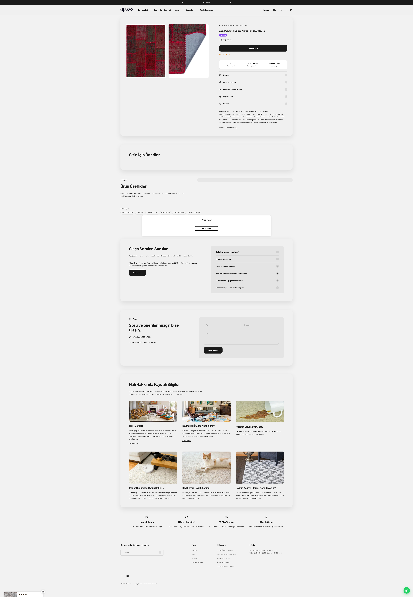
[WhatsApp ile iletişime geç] (407, 590)
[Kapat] (407, 561)
